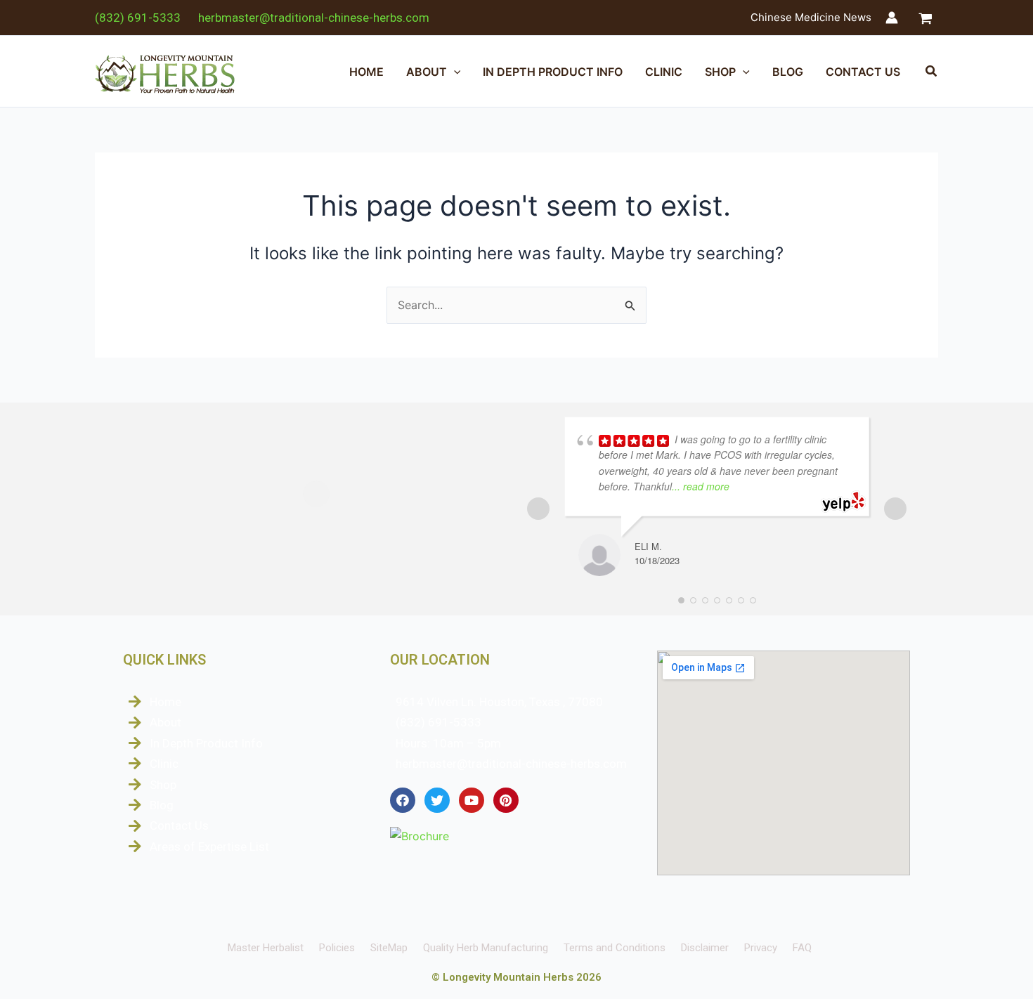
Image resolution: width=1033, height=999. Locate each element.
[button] (454, 72)
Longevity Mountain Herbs (508, 977)
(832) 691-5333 (138, 18)
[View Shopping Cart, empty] (925, 18)
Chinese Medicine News (811, 17)
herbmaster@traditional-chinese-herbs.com (313, 18)
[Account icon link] (891, 17)
